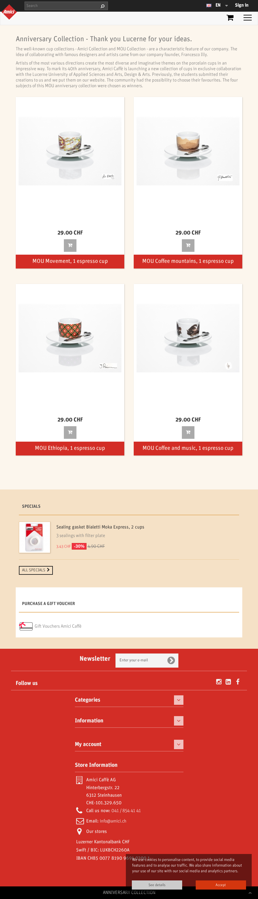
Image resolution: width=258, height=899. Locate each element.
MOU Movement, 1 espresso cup (70, 261)
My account (88, 744)
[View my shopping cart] (230, 19)
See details (157, 885)
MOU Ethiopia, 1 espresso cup (70, 448)
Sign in (242, 5)
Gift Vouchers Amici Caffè (58, 626)
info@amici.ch (113, 821)
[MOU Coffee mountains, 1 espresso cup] (188, 151)
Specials (31, 507)
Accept (221, 885)
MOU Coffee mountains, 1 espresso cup (188, 261)
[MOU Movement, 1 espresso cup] (70, 151)
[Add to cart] (70, 245)
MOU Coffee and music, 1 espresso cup (188, 448)
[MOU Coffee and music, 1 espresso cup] (188, 338)
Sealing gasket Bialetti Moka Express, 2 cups (100, 527)
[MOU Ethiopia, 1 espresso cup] (70, 338)
